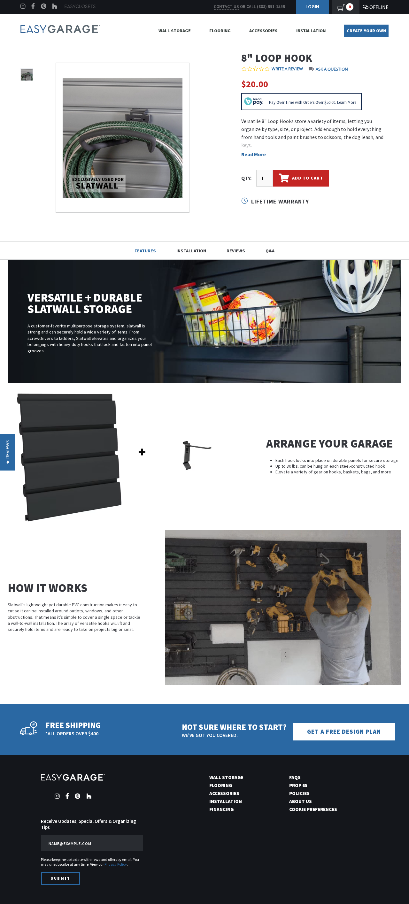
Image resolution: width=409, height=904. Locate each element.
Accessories (263, 31)
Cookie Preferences (313, 809)
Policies (299, 793)
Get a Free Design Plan (344, 731)
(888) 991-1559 (271, 6)
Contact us (226, 6)
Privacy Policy (115, 864)
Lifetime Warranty (279, 201)
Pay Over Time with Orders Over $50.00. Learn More (312, 102)
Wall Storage (174, 31)
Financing (221, 809)
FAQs (295, 777)
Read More (253, 154)
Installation (311, 31)
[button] (392, 887)
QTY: (246, 178)
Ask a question (332, 69)
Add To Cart (307, 177)
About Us (300, 801)
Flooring (220, 31)
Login (312, 6)
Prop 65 (298, 785)
